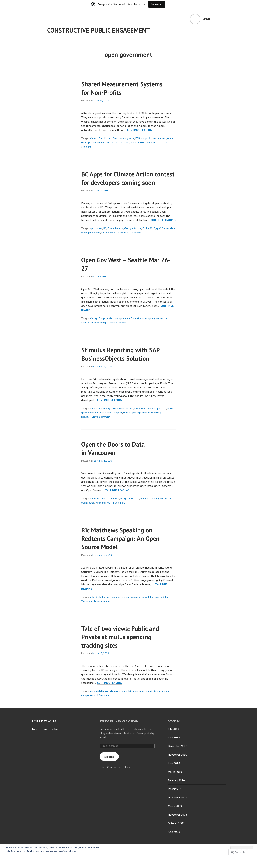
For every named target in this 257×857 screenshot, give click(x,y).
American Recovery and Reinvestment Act (111, 408)
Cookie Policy (69, 850)
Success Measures (147, 142)
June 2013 (174, 737)
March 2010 (175, 771)
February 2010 (176, 780)
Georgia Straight (132, 228)
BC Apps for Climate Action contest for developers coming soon (128, 178)
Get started (156, 4)
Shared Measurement (118, 142)
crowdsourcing (112, 691)
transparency (88, 695)
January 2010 (175, 789)
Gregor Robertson (129, 498)
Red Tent (164, 596)
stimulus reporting (151, 412)
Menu (206, 19)
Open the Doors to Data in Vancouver (113, 448)
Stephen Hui (112, 232)
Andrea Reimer (98, 498)
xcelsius (124, 232)
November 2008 (177, 814)
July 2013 (173, 729)
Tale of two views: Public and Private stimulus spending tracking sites (120, 636)
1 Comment (136, 232)
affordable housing (100, 596)
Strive (133, 142)
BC (104, 228)
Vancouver (100, 502)
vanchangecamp (98, 322)
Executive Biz (148, 408)
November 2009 (177, 797)
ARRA (137, 408)
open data (169, 228)
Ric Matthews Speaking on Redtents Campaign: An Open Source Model (120, 538)
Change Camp (97, 318)
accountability (97, 691)
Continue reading (139, 130)
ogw (116, 318)
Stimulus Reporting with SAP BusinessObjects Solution (120, 354)
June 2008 (174, 831)
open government (96, 142)
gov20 (159, 228)
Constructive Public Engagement (98, 30)
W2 (109, 502)
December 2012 (177, 746)
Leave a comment (118, 322)
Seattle (85, 322)
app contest (96, 228)
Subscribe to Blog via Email (119, 720)
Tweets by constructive (45, 729)
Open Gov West (139, 318)
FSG (137, 138)
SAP (103, 232)
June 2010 (174, 763)
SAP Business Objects (111, 412)
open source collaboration (145, 596)
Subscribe (109, 756)
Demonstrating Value (123, 138)
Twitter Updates (43, 720)
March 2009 (175, 806)
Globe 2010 (148, 228)
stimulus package (132, 412)
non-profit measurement (153, 138)
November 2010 (177, 754)
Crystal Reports (115, 228)
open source (87, 502)
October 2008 (176, 823)
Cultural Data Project (101, 138)
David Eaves (113, 498)
